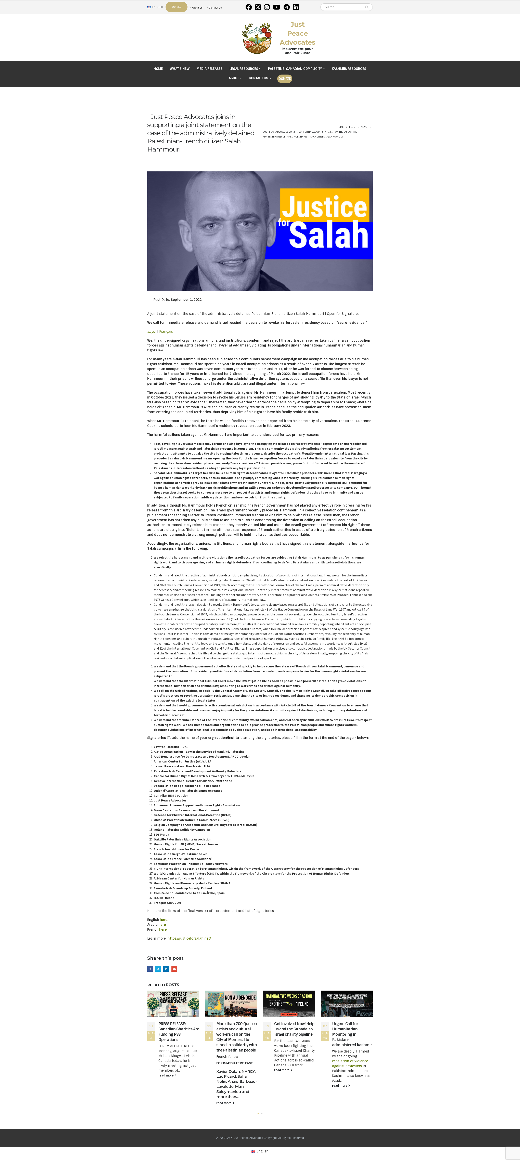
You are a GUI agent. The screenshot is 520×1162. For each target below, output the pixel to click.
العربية (151, 331)
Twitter (158, 969)
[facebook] (248, 7)
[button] (258, 1113)
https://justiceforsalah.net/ (189, 938)
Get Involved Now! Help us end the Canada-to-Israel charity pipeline (294, 1029)
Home (158, 69)
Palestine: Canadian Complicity (295, 69)
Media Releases (210, 69)
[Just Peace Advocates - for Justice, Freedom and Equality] (256, 37)
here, (164, 920)
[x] (258, 7)
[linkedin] (296, 7)
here (162, 925)
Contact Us (215, 7)
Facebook (150, 969)
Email (174, 969)
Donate (285, 79)
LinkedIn (166, 969)
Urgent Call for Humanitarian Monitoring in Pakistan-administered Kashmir (352, 1034)
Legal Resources (244, 69)
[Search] (367, 7)
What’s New (180, 69)
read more (166, 1075)
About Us (197, 7)
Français (166, 331)
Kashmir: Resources (349, 69)
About (234, 78)
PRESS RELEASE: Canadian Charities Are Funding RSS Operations (178, 1031)
